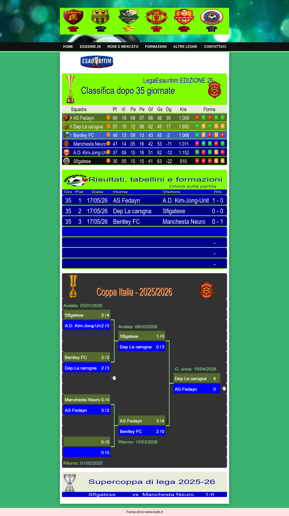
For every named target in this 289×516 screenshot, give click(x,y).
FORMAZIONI (156, 46)
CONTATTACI (215, 46)
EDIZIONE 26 (90, 46)
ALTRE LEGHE (185, 46)
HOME (68, 46)
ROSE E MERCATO (122, 46)
